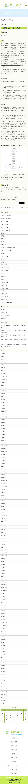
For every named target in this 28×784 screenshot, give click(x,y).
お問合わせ (4, 299)
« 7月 (2, 707)
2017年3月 (4, 680)
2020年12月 (4, 550)
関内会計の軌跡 (5, 270)
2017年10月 (4, 660)
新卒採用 (3, 244)
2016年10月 (4, 694)
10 (2, 715)
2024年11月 (4, 414)
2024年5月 (4, 431)
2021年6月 (4, 532)
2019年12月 (4, 584)
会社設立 (3, 279)
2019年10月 (4, 590)
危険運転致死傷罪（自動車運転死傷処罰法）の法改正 (13, 326)
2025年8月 (4, 388)
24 (2, 719)
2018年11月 (4, 622)
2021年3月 (4, 541)
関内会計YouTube (5, 267)
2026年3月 (4, 367)
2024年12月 (4, 411)
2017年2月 (4, 683)
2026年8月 (4, 353)
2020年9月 (4, 558)
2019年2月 (4, 613)
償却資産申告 (4, 236)
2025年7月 (4, 391)
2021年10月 (4, 521)
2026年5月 (4, 362)
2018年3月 (4, 645)
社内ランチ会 (4, 256)
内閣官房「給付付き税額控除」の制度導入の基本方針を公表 (13, 335)
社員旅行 (3, 262)
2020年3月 (4, 576)
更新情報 (3, 318)
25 (6, 719)
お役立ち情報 (8, 19)
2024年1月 (4, 443)
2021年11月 (4, 518)
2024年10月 (4, 417)
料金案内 (3, 291)
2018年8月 (4, 631)
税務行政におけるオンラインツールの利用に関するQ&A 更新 (13, 331)
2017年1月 (4, 686)
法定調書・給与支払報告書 (8, 247)
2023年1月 (4, 477)
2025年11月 (4, 379)
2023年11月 (4, 448)
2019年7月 (4, 599)
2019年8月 (4, 596)
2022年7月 (4, 495)
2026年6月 (4, 359)
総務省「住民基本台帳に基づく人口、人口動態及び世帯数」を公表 (13, 345)
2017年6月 (4, 671)
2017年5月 (4, 674)
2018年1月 (4, 651)
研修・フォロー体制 (6, 250)
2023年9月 (4, 454)
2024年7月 (4, 425)
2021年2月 (4, 544)
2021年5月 (4, 535)
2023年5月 (4, 466)
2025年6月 (4, 393)
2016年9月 (4, 697)
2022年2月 (4, 509)
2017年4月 (4, 677)
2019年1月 (4, 616)
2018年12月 (4, 619)
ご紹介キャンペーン (6, 224)
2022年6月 (4, 498)
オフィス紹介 (4, 221)
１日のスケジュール (6, 218)
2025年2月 (4, 405)
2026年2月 (4, 370)
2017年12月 (4, 654)
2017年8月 (4, 666)
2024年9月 (4, 420)
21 (17, 717)
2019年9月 (4, 593)
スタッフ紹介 (4, 227)
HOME (2, 273)
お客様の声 (4, 294)
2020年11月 (4, 553)
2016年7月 (4, 703)
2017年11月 (4, 657)
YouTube (3, 310)
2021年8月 (4, 527)
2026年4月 (4, 365)
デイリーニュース (5, 315)
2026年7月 (4, 356)
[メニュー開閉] (26, 5)
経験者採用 (4, 265)
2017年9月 (4, 663)
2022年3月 (4, 506)
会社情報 (3, 276)
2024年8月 (4, 422)
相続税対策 (4, 285)
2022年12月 (4, 480)
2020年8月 (4, 561)
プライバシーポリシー (7, 302)
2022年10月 (4, 486)
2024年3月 (4, 437)
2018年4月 (4, 642)
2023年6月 (4, 463)
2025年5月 (4, 396)
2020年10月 (4, 556)
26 (10, 719)
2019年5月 (4, 605)
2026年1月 (4, 373)
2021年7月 (4, 530)
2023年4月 (4, 469)
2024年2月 (4, 440)
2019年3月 (4, 611)
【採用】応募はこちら (7, 215)
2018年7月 (4, 634)
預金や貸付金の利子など (7, 207)
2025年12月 (4, 376)
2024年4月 (4, 434)
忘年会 (2, 239)
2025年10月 (4, 382)
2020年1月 (4, 582)
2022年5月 (4, 501)
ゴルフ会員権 (23, 207)
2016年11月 (4, 692)
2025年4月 (4, 399)
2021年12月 (4, 515)
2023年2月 (4, 475)
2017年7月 (4, 668)
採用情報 (3, 241)
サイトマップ (4, 296)
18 (6, 717)
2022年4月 (4, 503)
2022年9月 (4, 489)
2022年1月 (4, 512)
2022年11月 (4, 483)
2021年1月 (4, 547)
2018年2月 (4, 648)
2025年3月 (4, 402)
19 (10, 717)
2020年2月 (4, 579)
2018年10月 (4, 625)
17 (2, 717)
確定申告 (18, 109)
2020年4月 (4, 573)
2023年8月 (4, 457)
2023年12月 (4, 446)
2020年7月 (4, 564)
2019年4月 (4, 608)
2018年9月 (4, 628)
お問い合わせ (14, 773)
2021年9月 (4, 524)
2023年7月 (4, 460)
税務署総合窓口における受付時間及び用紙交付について (13, 340)
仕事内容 (3, 233)
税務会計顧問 (4, 282)
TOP (2, 19)
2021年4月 (4, 538)
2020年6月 (4, 567)
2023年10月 (4, 451)
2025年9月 (4, 385)
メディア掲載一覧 (5, 230)
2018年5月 (4, 639)
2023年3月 (4, 472)
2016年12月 (4, 689)
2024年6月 (4, 428)
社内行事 (3, 259)
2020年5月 (4, 570)
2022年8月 (4, 492)
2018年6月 (4, 637)
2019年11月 (4, 587)
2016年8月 (4, 700)
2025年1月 (4, 408)
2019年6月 (4, 602)
